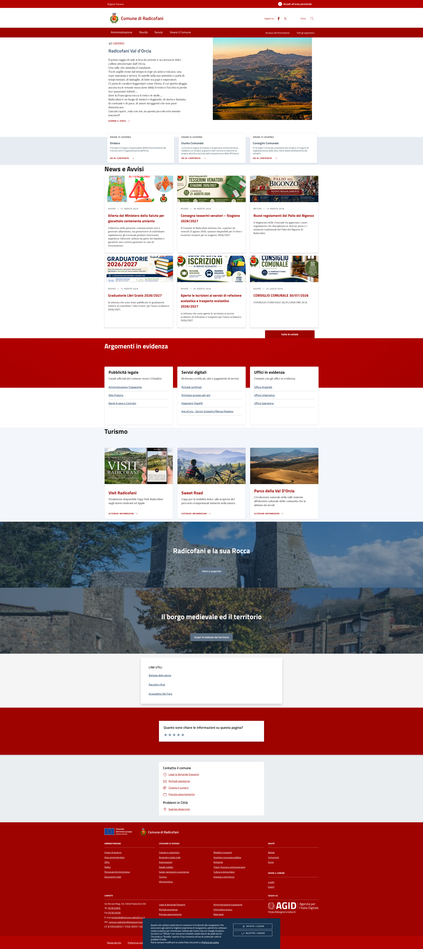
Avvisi (271, 862)
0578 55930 (114, 913)
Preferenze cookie (210, 942)
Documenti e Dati (112, 877)
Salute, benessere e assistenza (174, 872)
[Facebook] (277, 18)
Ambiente (218, 862)
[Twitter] (284, 18)
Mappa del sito (114, 943)
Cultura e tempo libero (224, 872)
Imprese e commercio (223, 877)
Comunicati (273, 857)
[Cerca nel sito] (312, 18)
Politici (107, 867)
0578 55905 (114, 908)
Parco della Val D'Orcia (274, 491)
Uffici (107, 862)
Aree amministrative (114, 857)
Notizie (271, 852)
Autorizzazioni (165, 862)
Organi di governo (112, 852)
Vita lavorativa (166, 882)
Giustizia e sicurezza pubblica (227, 857)
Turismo (163, 877)
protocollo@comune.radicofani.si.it (128, 917)
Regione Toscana (115, 4)
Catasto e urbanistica (169, 852)
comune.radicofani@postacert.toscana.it (128, 922)
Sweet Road (192, 493)
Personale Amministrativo (117, 872)
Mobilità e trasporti (222, 852)
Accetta (255, 933)
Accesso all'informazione (277, 32)
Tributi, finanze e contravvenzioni (229, 867)
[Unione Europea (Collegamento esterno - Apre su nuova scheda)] (119, 832)
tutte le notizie (289, 334)
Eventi (271, 887)
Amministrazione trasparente (227, 904)
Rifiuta (255, 926)
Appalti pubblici (166, 867)
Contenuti (118, 43)
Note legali (218, 914)
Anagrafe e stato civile (169, 857)
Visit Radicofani (122, 493)
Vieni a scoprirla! (211, 571)
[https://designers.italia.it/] (293, 906)
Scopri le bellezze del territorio (211, 637)
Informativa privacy (222, 909)
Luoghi (271, 882)
